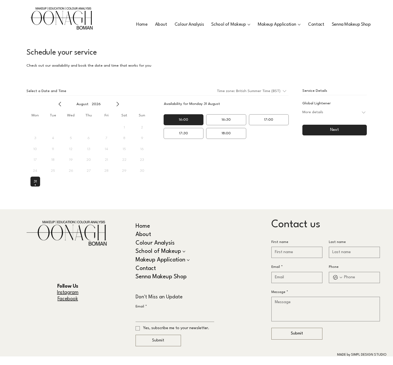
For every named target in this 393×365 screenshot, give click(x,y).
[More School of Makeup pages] (249, 24)
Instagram (67, 292)
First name (279, 242)
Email (141, 306)
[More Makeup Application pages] (299, 24)
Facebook (67, 298)
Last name (337, 242)
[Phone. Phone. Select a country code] (337, 277)
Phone (333, 267)
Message (279, 292)
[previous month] (60, 104)
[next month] (117, 104)
